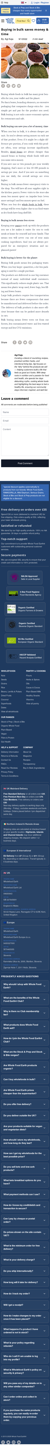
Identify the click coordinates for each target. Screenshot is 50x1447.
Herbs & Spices (33, 679)
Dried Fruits (6, 695)
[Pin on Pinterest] (8, 86)
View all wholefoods (9, 711)
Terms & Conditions (9, 775)
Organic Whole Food (10, 725)
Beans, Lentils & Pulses (11, 691)
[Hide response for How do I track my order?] (44, 1293)
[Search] (28, 21)
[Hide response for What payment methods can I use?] (44, 1194)
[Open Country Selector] (25, 3)
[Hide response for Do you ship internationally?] (44, 1271)
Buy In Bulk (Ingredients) (34, 767)
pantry (18, 225)
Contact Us (6, 759)
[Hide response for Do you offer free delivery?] (44, 1104)
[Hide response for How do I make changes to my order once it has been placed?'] (44, 1317)
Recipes (26, 759)
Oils (27, 683)
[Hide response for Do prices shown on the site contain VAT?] (44, 1234)
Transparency (29, 763)
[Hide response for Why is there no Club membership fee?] (44, 1013)
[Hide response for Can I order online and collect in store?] (44, 1398)
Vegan (4, 733)
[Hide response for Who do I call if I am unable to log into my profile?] (44, 1358)
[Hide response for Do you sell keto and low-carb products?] (44, 1168)
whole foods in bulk (32, 204)
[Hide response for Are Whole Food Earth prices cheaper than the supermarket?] (44, 1092)
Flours (29, 675)
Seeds (4, 679)
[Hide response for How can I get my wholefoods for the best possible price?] (44, 1155)
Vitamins (30, 699)
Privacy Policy (7, 771)
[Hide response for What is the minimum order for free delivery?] (44, 1247)
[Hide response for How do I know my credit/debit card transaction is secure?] (44, 1207)
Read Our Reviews (9, 767)
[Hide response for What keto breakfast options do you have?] (44, 1182)
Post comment (25, 463)
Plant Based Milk (33, 691)
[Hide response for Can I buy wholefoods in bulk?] (44, 1079)
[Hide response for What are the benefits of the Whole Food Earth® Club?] (44, 999)
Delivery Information (10, 751)
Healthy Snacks (33, 695)
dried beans (16, 151)
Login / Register (41, 2)
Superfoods (6, 703)
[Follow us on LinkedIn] (19, 1442)
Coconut (4, 699)
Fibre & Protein (7, 737)
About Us (27, 751)
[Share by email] (19, 86)
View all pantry (32, 703)
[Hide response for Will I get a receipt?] (44, 1305)
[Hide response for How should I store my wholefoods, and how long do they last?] (44, 1141)
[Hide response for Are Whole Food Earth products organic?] (44, 1067)
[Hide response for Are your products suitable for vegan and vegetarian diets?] (44, 1128)
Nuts (3, 675)
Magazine (27, 755)
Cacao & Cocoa (33, 687)
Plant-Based (6, 729)
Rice (3, 687)
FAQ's (3, 763)
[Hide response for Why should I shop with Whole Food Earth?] (44, 986)
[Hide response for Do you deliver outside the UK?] (44, 1115)
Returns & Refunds (9, 755)
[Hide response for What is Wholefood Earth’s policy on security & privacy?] (44, 1371)
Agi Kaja (9, 39)
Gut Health (6, 741)
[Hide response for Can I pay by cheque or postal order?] (44, 1220)
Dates (3, 707)
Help (6, 2)
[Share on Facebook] (3, 86)
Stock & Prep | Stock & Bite (13, 721)
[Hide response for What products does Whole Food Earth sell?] (44, 1026)
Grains (4, 683)
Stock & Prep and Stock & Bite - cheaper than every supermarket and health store (22, 10)
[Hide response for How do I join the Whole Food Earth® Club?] (44, 1040)
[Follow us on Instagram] (14, 1442)
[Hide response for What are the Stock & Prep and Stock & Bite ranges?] (44, 1053)
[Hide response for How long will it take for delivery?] (44, 1282)
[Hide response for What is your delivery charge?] (44, 1259)
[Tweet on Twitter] (14, 86)
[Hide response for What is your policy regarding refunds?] (44, 1344)
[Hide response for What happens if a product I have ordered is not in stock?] (44, 1331)
